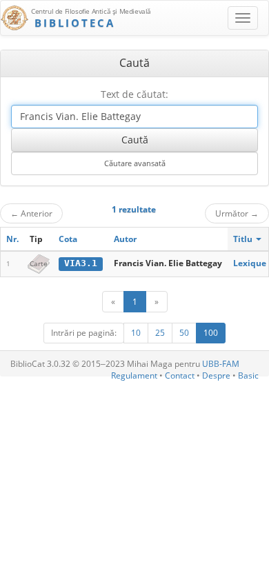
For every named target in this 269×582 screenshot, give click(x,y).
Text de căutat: (134, 94)
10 (136, 333)
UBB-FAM (220, 364)
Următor (237, 213)
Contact (180, 375)
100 (210, 333)
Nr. (12, 239)
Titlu (244, 239)
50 (184, 333)
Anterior (31, 213)
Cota (68, 239)
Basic (248, 375)
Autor (125, 239)
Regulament (134, 375)
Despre (216, 375)
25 (160, 333)
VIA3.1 (80, 263)
